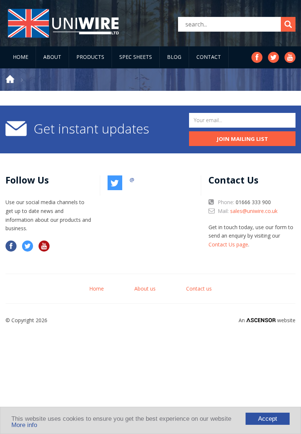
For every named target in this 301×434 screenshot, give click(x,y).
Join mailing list (242, 138)
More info (24, 424)
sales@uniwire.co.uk (254, 210)
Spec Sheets (135, 56)
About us (145, 288)
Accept (267, 418)
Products (90, 56)
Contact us (199, 288)
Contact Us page (228, 244)
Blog (174, 56)
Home (20, 56)
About (52, 56)
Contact (208, 56)
